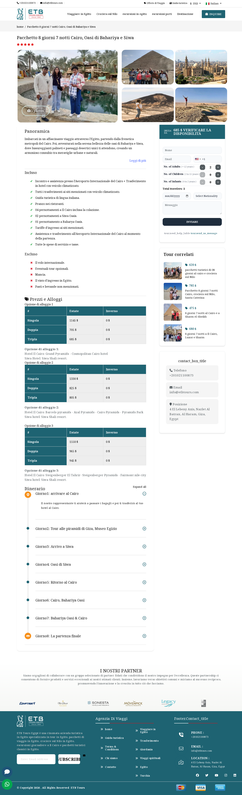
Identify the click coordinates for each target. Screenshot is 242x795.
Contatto (110, 767)
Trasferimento (149, 740)
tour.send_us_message (204, 233)
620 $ (192, 265)
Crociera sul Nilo (107, 14)
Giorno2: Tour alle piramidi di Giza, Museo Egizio (76, 528)
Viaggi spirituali (150, 758)
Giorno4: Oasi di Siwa (53, 564)
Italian (214, 3)
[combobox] (198, 159)
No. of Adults (179, 166)
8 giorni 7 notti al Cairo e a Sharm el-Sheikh (202, 314)
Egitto (144, 767)
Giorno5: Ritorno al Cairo (56, 582)
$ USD (194, 3)
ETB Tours (78, 787)
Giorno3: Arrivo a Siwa (54, 546)
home (20, 26)
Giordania (146, 749)
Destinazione (185, 14)
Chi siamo (111, 758)
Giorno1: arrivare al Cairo (57, 493)
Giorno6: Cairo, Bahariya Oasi (60, 600)
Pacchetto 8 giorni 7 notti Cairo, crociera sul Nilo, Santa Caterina (201, 294)
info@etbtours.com (52, 3)
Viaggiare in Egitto (79, 14)
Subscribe (69, 759)
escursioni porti (162, 14)
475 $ (192, 308)
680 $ (192, 329)
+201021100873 (27, 3)
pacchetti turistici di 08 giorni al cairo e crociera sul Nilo (201, 273)
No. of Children (181, 174)
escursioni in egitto (135, 14)
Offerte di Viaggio (155, 3)
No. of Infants (180, 181)
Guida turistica (179, 3)
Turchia (145, 775)
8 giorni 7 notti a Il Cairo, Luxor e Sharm (201, 335)
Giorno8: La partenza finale (58, 636)
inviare (192, 221)
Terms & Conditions (112, 748)
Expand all (139, 486)
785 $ (192, 285)
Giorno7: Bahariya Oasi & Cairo (61, 618)
